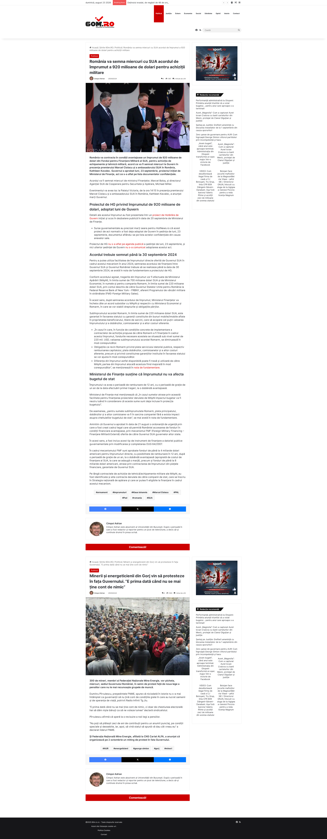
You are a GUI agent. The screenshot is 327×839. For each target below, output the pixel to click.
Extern (177, 13)
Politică (159, 13)
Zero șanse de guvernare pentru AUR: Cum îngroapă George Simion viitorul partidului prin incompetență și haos (216, 137)
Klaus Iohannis (140, 492)
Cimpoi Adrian (99, 79)
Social (198, 13)
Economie (188, 13)
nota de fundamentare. (147, 367)
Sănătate (208, 13)
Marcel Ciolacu (161, 492)
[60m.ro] (100, 22)
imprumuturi (120, 492)
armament (102, 492)
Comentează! (137, 547)
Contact (236, 13)
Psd (125, 498)
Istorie (226, 13)
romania (138, 498)
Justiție (169, 13)
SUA (150, 498)
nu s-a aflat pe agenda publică (125, 244)
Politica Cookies (104, 830)
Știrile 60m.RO (106, 47)
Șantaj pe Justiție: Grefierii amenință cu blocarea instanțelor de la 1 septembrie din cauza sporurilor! (216, 128)
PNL (177, 492)
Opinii (218, 13)
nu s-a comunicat (135, 247)
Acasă (94, 47)
